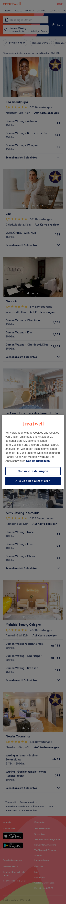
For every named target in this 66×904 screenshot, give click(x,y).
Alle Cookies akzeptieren (32, 480)
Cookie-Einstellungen (33, 471)
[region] (33, 452)
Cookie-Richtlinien (38, 460)
